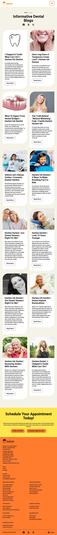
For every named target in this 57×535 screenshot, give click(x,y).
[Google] (33, 25)
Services (5, 470)
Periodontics (6, 513)
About (4, 468)
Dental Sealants (33, 493)
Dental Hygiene (33, 491)
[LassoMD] (49, 532)
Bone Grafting (6, 517)
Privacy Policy (6, 475)
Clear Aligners (6, 508)
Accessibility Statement (9, 478)
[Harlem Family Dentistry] (8, 441)
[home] (8, 3)
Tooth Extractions (7, 527)
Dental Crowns (7, 490)
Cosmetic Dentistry (34, 503)
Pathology (32, 517)
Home (26, 12)
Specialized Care (33, 513)
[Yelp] (28, 25)
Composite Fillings (8, 484)
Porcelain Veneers (34, 506)
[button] (52, 3)
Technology (32, 515)
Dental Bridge (6, 488)
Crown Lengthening (8, 515)
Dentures (5, 495)
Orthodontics (6, 503)
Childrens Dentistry (8, 525)
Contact (5, 473)
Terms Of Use (6, 477)
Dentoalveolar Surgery (35, 519)
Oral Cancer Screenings (35, 490)
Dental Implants (7, 493)
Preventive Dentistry (35, 482)
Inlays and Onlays (7, 498)
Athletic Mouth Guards (35, 484)
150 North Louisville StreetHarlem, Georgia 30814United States (10, 448)
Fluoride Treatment (34, 486)
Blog (31, 12)
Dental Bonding (7, 486)
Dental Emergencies (8, 491)
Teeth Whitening (34, 508)
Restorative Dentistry (8, 482)
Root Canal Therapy (8, 500)
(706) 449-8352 (7, 461)
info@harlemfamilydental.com (11, 463)
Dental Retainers (7, 506)
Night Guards (33, 488)
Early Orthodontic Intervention (11, 509)
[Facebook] (24, 25)
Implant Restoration (8, 496)
